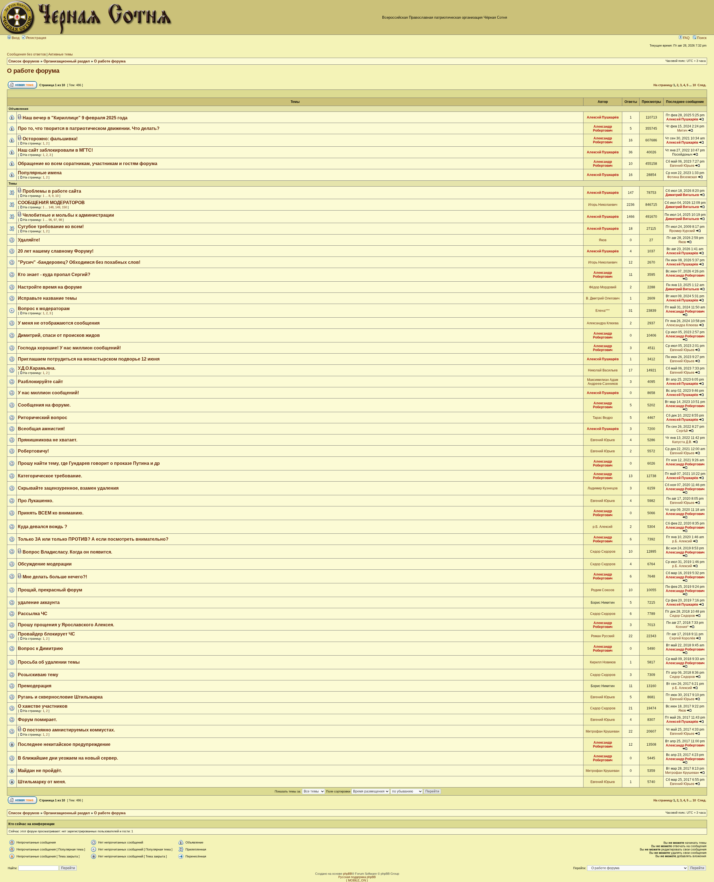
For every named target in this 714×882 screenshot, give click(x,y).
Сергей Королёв (682, 638)
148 (51, 207)
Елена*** (602, 311)
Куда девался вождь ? (42, 526)
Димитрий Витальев (682, 195)
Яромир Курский (682, 231)
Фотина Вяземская (682, 177)
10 (694, 85)
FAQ (685, 38)
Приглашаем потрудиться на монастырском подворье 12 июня (89, 359)
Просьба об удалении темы (49, 662)
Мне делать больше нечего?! (55, 576)
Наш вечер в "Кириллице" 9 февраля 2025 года (75, 117)
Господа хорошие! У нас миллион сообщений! (69, 347)
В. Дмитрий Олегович (602, 298)
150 (64, 207)
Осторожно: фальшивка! (50, 138)
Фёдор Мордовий (602, 287)
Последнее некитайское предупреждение (64, 744)
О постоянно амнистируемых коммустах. (69, 730)
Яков (602, 240)
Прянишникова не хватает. (47, 440)
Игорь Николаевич (602, 205)
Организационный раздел (67, 61)
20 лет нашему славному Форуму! (55, 251)
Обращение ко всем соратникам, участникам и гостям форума (87, 163)
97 (55, 219)
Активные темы (60, 54)
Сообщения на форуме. (44, 405)
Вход (15, 38)
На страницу (662, 85)
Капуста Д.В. (682, 442)
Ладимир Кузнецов (602, 488)
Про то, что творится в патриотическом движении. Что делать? (89, 128)
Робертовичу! (33, 451)
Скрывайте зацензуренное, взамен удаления (68, 488)
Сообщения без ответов (26, 54)
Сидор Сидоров (602, 552)
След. (702, 85)
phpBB (347, 873)
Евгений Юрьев (682, 166)
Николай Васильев (602, 370)
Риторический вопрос (42, 417)
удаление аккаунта (39, 602)
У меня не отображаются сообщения (59, 323)
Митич (682, 130)
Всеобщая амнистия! (41, 428)
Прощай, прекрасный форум (50, 590)
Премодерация (34, 685)
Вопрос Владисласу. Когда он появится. (67, 552)
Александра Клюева (603, 323)
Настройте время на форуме (50, 287)
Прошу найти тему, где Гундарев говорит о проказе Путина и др (89, 463)
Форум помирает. (37, 719)
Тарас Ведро (603, 418)
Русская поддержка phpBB (357, 877)
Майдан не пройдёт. (40, 770)
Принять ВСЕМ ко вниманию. (50, 513)
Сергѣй (682, 431)
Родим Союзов (602, 590)
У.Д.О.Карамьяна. (37, 368)
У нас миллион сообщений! (48, 392)
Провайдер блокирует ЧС (46, 634)
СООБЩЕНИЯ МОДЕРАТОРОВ (51, 202)
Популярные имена (40, 172)
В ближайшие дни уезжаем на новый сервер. (68, 758)
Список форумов (23, 61)
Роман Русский (602, 636)
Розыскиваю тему (38, 674)
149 (57, 207)
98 (60, 219)
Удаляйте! (29, 240)
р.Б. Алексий (602, 527)
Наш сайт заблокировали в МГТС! (55, 150)
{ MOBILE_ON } (357, 880)
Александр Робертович (602, 128)
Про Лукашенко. (35, 500)
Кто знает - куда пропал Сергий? (54, 274)
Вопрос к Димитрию (40, 648)
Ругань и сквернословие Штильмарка (60, 697)
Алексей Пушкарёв (603, 117)
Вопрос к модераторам (44, 308)
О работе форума (110, 61)
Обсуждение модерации (45, 564)
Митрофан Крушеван (602, 731)
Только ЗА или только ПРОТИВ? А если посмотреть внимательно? (93, 539)
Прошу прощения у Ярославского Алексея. (66, 624)
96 (50, 219)
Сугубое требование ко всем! (51, 226)
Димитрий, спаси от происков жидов (59, 335)
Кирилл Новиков (603, 662)
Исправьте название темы (47, 298)
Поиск (701, 38)
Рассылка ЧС (32, 613)
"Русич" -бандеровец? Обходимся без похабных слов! (79, 262)
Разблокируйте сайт (40, 381)
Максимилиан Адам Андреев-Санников (602, 382)
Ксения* (682, 627)
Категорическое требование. (50, 475)
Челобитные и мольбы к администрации (68, 215)
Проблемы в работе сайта (52, 191)
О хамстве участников (42, 706)
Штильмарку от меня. (42, 781)
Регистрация (35, 38)
